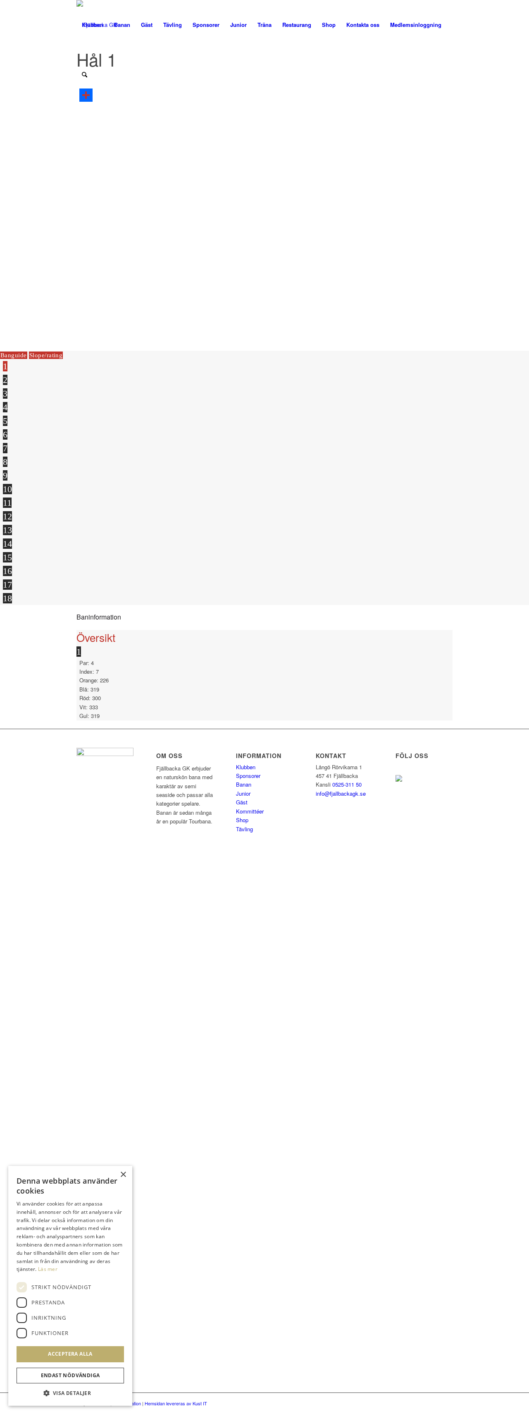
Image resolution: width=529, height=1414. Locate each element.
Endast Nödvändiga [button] (70, 1375)
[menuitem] (92, 25)
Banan (243, 784)
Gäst (242, 802)
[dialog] (70, 1286)
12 (7, 516)
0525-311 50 (347, 784)
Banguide (13, 355)
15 (7, 557)
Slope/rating (46, 355)
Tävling (244, 829)
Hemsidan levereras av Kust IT (176, 1403)
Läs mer (47, 1269)
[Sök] (84, 74)
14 (7, 543)
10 (7, 489)
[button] (70, 1393)
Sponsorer (248, 776)
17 (7, 584)
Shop (242, 820)
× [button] (123, 1175)
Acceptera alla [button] (70, 1353)
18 (7, 598)
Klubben (245, 767)
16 (7, 571)
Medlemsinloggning (415, 25)
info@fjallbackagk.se (341, 793)
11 (7, 503)
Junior (243, 793)
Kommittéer (250, 811)
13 (7, 530)
